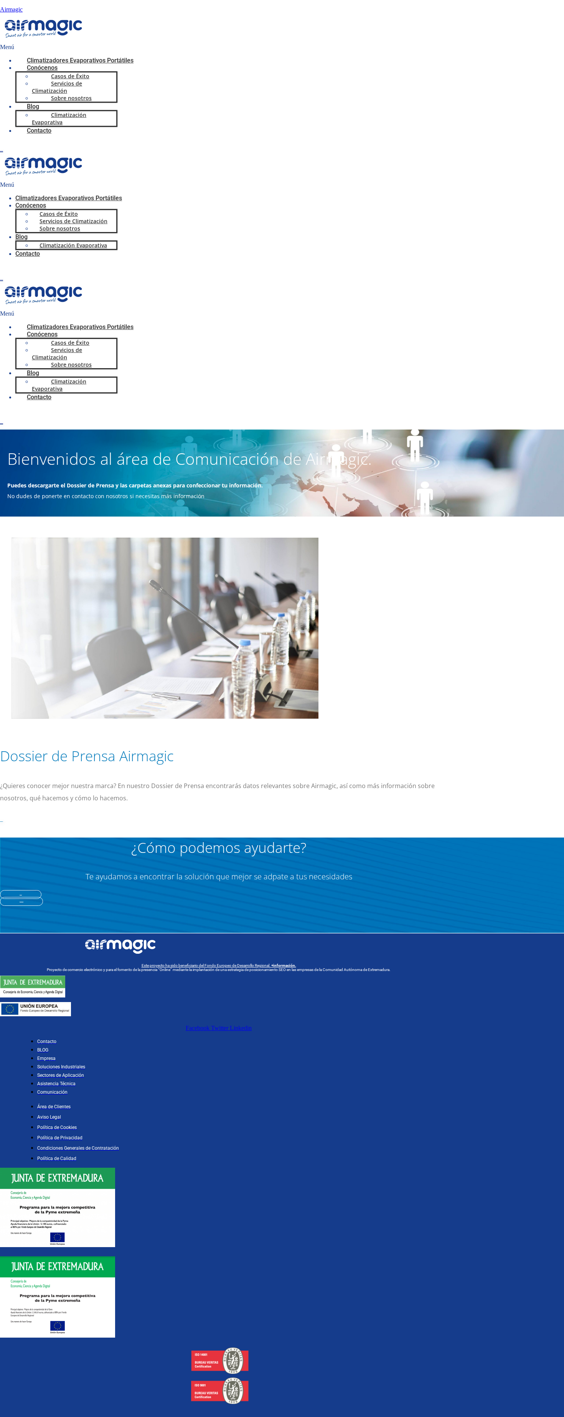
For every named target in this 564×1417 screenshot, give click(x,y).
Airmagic (11, 9)
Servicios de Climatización (57, 87)
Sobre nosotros (71, 98)
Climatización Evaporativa (59, 118)
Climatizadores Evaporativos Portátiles (80, 60)
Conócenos (30, 205)
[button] (218, 47)
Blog (21, 236)
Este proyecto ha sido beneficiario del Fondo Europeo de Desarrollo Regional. (219, 965)
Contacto (39, 130)
